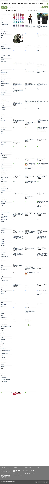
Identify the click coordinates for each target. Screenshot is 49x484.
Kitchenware (3, 203)
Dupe (2, 116)
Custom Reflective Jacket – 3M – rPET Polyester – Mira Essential (18, 249)
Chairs (2, 77)
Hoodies (11, 7)
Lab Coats (2, 207)
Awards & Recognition (4, 31)
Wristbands (3, 384)
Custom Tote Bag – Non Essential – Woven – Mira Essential (42, 303)
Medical (2, 224)
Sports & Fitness (3, 317)
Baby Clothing (29, 7)
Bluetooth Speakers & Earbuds (6, 55)
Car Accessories (3, 74)
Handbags (2, 164)
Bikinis (19, 7)
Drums (2, 112)
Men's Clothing (3, 226)
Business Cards (3, 66)
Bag (1, 37)
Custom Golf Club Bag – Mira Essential (29, 140)
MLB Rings (2, 230)
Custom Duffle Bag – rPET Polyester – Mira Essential (30, 123)
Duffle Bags (3, 114)
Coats (2, 87)
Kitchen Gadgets (3, 201)
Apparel (2, 20)
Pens (1, 267)
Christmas (2, 81)
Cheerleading (3, 79)
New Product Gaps (4, 250)
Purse (2, 282)
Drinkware (2, 111)
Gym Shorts (3, 162)
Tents (2, 337)
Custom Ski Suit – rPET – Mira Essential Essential (17, 285)
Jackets (40, 7)
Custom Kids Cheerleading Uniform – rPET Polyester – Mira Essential (30, 176)
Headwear (2, 168)
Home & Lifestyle (4, 181)
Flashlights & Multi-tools (5, 136)
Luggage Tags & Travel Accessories (4, 217)
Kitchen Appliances (4, 199)
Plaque (2, 272)
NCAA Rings (3, 247)
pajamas (2, 263)
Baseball (2, 46)
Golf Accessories (3, 155)
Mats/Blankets (3, 223)
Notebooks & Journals (4, 256)
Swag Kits (2, 330)
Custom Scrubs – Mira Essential (29, 248)
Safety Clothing (3, 291)
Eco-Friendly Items (4, 122)
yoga (1, 386)
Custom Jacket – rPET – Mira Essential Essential (41, 159)
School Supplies (3, 296)
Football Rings (3, 140)
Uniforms (2, 364)
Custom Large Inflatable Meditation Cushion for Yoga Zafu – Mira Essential (42, 176)
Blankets (2, 53)
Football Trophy (3, 142)
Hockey (2, 175)
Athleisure (2, 26)
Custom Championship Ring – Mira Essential (42, 65)
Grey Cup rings (3, 159)
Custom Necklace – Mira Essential (42, 193)
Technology (3, 335)
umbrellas (2, 360)
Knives (2, 205)
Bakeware (2, 42)
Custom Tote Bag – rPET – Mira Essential (17, 320)
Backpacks (2, 35)
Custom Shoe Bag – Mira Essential (18, 265)
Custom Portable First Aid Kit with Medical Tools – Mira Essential (30, 232)
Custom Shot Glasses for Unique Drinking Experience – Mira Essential (30, 268)
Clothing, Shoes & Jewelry (5, 83)
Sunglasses (24, 7)
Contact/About (14, 3)
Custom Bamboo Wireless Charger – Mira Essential (30, 46)
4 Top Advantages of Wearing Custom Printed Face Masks (30, 474)
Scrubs (2, 300)
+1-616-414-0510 (16, 473)
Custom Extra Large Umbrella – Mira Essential (42, 121)
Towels (2, 344)
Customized (3, 98)
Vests (2, 368)
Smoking (2, 313)
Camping (2, 68)
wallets (2, 370)
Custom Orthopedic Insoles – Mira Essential (30, 214)
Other (37, 3)
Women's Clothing (4, 381)
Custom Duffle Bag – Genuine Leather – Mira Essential (18, 121)
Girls (1, 149)
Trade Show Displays (4, 353)
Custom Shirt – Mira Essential (41, 248)
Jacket (2, 192)
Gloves (2, 151)
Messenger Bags (3, 228)
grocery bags (3, 160)
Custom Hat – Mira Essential (41, 139)
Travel (2, 355)
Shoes (8, 7)
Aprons (2, 22)
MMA (2, 234)
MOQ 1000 (3, 237)
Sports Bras (3, 322)
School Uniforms (3, 298)
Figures (2, 133)
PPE (1, 278)
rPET (1, 287)
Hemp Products (3, 173)
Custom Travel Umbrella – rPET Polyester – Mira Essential (29, 320)
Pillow (2, 271)
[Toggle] (11, 17)
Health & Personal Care (5, 170)
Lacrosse (2, 208)
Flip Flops (33, 7)
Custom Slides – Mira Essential (29, 286)
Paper (2, 265)
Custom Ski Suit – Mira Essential (42, 267)
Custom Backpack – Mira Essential (42, 26)
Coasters (2, 85)
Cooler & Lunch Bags (4, 90)
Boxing (2, 63)
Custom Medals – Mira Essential (17, 193)
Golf (1, 153)
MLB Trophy (3, 232)
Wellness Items (3, 375)
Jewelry (36, 7)
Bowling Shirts (3, 61)
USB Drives (3, 366)
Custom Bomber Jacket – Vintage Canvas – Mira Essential (42, 46)
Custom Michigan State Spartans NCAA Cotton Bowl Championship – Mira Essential (30, 196)
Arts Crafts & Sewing (4, 24)
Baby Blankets (3, 33)
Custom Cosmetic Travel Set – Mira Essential (42, 102)
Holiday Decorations (4, 177)
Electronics (3, 125)
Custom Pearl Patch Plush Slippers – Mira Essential (42, 214)
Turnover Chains (3, 359)
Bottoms (25, 3)
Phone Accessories (4, 269)
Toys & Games (3, 348)
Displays (2, 105)
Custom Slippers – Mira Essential (42, 284)
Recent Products (3, 285)
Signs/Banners (3, 306)
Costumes (2, 94)
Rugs (1, 289)
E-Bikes (2, 118)
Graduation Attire (4, 157)
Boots (2, 57)
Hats (19, 3)
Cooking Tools (3, 88)
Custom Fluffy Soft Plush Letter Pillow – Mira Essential (17, 142)
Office (2, 258)
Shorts (16, 7)
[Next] (32, 325)
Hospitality (2, 184)
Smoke (2, 311)
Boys (1, 64)
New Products (3, 252)
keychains (2, 197)
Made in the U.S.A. (4, 219)
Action (2, 18)
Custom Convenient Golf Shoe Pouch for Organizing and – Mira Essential (30, 102)
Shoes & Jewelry (3, 304)
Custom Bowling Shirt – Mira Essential (17, 63)
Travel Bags (3, 357)
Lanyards (2, 210)
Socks (13, 7)
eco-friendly (3, 120)
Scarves (2, 295)
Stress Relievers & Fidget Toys (6, 326)
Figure (2, 131)
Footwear (33, 3)
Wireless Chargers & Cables (5, 379)
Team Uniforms (3, 333)
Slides (30, 3)
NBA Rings (2, 243)
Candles (2, 70)
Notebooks (2, 254)
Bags (21, 7)
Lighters (2, 214)
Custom (2, 96)
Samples (41, 3)
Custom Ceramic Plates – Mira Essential (29, 63)
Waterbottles (3, 373)
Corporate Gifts (3, 92)
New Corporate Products (5, 248)
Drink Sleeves (3, 107)
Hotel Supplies (3, 186)
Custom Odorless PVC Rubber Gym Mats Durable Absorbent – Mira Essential (18, 214)
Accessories (3, 16)
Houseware (3, 190)
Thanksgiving (3, 339)
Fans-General (3, 129)
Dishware (2, 103)
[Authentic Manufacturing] (5, 3)
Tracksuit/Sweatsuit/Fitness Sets (5, 351)
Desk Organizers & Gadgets (5, 101)
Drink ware (3, 109)
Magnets (2, 221)
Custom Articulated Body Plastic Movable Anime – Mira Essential (30, 27)
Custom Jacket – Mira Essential (17, 158)
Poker (2, 274)
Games (2, 146)
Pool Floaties (3, 276)
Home (2, 10)
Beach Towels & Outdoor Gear (6, 48)
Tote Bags (2, 343)
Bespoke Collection (4, 50)
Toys (1, 346)
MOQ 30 (2, 239)
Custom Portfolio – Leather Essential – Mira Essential (42, 232)
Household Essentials (4, 188)
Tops (22, 3)
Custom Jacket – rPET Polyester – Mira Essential (30, 159)
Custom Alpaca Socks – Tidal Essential (17, 29)
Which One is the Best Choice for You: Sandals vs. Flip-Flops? (30, 471)
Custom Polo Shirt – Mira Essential (18, 231)
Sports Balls (3, 320)
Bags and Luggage (4, 40)
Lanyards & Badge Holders (5, 212)
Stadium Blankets (4, 324)
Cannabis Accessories (4, 72)
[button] (45, 1)
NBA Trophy (3, 245)
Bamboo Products (4, 44)
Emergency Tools (4, 127)
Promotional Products (4, 280)
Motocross (2, 241)
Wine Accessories (4, 377)
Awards (2, 29)
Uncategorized (3, 362)
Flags (1, 135)
